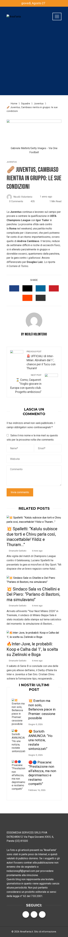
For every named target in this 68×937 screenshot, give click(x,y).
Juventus (12, 162)
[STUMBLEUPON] (27, 298)
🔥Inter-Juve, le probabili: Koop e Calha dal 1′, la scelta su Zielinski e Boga (32, 649)
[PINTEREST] (54, 288)
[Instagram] (42, 914)
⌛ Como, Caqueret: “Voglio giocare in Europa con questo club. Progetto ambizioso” (25, 384)
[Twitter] (34, 914)
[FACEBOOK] (14, 288)
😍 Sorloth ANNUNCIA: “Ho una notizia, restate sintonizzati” (40, 740)
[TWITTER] (27, 288)
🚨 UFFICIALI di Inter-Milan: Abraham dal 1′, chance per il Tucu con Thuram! (41, 360)
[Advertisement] (34, 61)
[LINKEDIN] (41, 288)
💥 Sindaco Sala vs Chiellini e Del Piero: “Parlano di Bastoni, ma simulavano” (33, 594)
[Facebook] (25, 914)
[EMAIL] (41, 298)
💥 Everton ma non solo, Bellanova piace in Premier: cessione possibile (41, 709)
